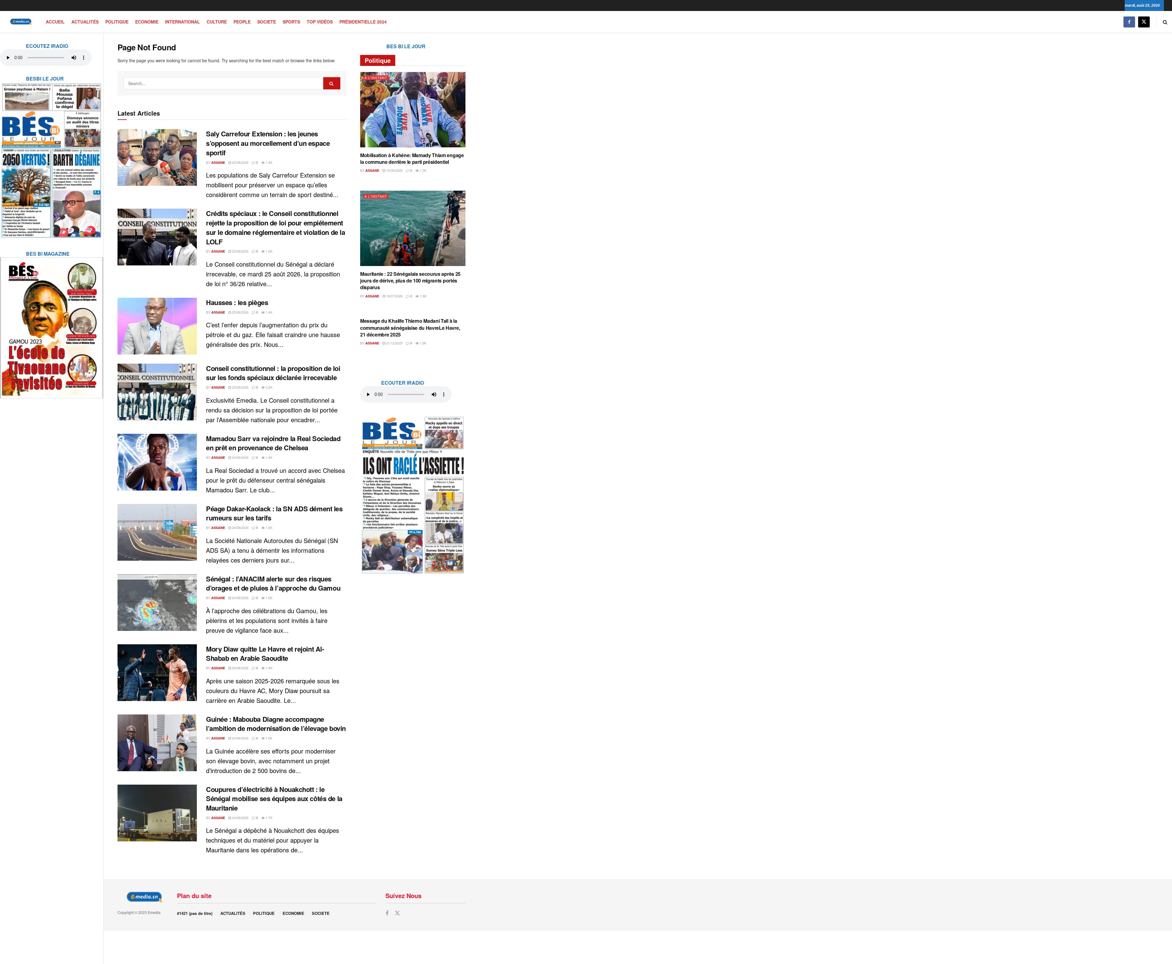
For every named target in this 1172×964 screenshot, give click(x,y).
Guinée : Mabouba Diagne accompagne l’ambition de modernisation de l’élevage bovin (276, 723)
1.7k (268, 817)
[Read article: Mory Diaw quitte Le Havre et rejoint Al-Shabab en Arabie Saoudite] (157, 672)
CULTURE (217, 22)
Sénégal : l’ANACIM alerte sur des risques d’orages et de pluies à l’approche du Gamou (273, 583)
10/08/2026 (394, 170)
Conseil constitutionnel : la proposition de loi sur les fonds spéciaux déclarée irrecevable (273, 373)
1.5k (268, 251)
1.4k (268, 162)
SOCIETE (266, 22)
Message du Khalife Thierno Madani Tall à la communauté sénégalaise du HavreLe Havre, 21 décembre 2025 (410, 327)
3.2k (268, 387)
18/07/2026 (394, 295)
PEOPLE (242, 22)
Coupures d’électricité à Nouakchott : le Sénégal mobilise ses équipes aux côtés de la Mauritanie (274, 798)
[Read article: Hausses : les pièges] (157, 326)
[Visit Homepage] (20, 21)
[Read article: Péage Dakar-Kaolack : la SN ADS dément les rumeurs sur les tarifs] (157, 532)
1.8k (422, 342)
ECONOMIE (146, 22)
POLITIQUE (116, 22)
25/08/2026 (239, 162)
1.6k (268, 527)
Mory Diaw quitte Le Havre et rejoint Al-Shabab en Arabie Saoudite (265, 653)
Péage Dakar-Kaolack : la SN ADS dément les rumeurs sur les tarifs (274, 513)
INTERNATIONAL (182, 22)
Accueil (55, 22)
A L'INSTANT (375, 77)
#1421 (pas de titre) (194, 913)
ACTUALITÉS (85, 22)
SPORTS (291, 22)
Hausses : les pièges (237, 302)
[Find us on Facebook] (1129, 22)
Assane (218, 162)
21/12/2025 (394, 342)
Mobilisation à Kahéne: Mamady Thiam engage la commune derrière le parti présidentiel (412, 158)
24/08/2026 (239, 457)
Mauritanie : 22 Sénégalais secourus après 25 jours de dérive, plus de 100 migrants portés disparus (410, 280)
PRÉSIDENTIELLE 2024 (363, 22)
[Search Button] (1165, 22)
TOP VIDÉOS (320, 22)
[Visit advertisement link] (51, 156)
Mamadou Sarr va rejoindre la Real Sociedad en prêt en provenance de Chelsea (273, 443)
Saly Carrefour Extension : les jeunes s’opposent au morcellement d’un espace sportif (268, 143)
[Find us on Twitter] (1144, 22)
